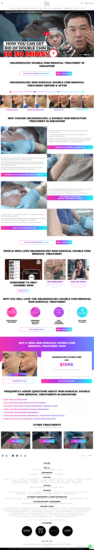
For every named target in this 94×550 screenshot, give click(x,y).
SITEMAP (47, 546)
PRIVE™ (87, 498)
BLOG (83, 455)
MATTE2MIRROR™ (77, 482)
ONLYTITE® (50, 498)
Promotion (34, 8)
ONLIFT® (16, 437)
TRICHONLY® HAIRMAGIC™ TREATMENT (65, 517)
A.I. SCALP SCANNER (49, 469)
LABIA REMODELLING (61, 498)
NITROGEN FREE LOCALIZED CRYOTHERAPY (61, 503)
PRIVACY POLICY (42, 520)
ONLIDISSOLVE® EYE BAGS (37, 487)
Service (19, 8)
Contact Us (77, 8)
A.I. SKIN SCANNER (36, 469)
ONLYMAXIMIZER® (29, 498)
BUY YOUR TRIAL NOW (66, 381)
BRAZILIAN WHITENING (76, 498)
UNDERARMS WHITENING (71, 494)
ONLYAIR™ (80, 480)
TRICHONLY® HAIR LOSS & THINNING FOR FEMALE (16, 510)
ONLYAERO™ (21, 479)
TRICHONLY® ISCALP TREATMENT (58, 508)
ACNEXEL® (25, 480)
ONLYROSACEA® (54, 482)
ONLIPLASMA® (47, 437)
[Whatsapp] (90, 546)
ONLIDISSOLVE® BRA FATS (35, 494)
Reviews (26, 8)
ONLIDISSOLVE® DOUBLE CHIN (20, 482)
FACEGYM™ (51, 480)
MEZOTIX (61, 487)
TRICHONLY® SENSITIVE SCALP (35, 513)
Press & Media (57, 8)
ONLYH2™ (44, 479)
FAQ (83, 8)
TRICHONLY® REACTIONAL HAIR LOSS (79, 508)
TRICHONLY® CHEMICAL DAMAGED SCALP (42, 511)
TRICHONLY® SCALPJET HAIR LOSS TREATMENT (33, 508)
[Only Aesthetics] (47, 3)
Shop (41, 8)
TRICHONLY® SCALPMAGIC (39, 515)
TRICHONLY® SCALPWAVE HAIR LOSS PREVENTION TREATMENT (68, 515)
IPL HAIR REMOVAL (59, 474)
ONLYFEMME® (41, 498)
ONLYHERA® (37, 492)
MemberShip (68, 8)
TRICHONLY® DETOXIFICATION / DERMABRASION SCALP (76, 510)
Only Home (48, 8)
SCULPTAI (60, 469)
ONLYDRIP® (52, 479)
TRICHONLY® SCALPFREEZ (64, 511)
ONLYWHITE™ (21, 492)
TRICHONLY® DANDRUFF (17, 513)
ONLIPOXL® (65, 492)
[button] (2, 3)
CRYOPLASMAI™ (65, 482)
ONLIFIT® (73, 492)
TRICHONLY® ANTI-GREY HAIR (75, 513)
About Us (12, 8)
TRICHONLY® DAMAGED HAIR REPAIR (18, 515)
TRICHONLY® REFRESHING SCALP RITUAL (17, 511)
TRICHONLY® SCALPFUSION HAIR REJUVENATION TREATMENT (35, 517)
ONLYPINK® (47, 465)
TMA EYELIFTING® (52, 487)
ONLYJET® (43, 480)
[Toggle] (2, 400)
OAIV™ (13, 479)
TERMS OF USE (32, 520)
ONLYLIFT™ (6, 479)
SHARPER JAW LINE (19, 381)
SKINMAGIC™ (60, 480)
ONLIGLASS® (87, 479)
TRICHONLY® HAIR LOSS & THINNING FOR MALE (45, 510)
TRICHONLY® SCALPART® (11, 508)
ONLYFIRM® (44, 482)
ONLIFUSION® (70, 480)
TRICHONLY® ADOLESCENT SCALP (55, 513)
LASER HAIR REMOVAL (45, 474)
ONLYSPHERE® (47, 492)
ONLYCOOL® (34, 482)
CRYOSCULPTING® (21, 494)
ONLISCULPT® (82, 492)
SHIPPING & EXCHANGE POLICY (57, 520)
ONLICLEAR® (78, 437)
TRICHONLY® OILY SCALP (81, 511)
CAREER (89, 455)
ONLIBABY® (78, 479)
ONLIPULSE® (69, 479)
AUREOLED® (33, 474)
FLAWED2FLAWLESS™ (33, 479)
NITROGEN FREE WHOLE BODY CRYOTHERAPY (34, 503)
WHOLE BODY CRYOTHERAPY (53, 494)
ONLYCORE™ (11, 492)
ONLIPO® (56, 492)
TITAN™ (29, 492)
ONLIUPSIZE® (18, 498)
